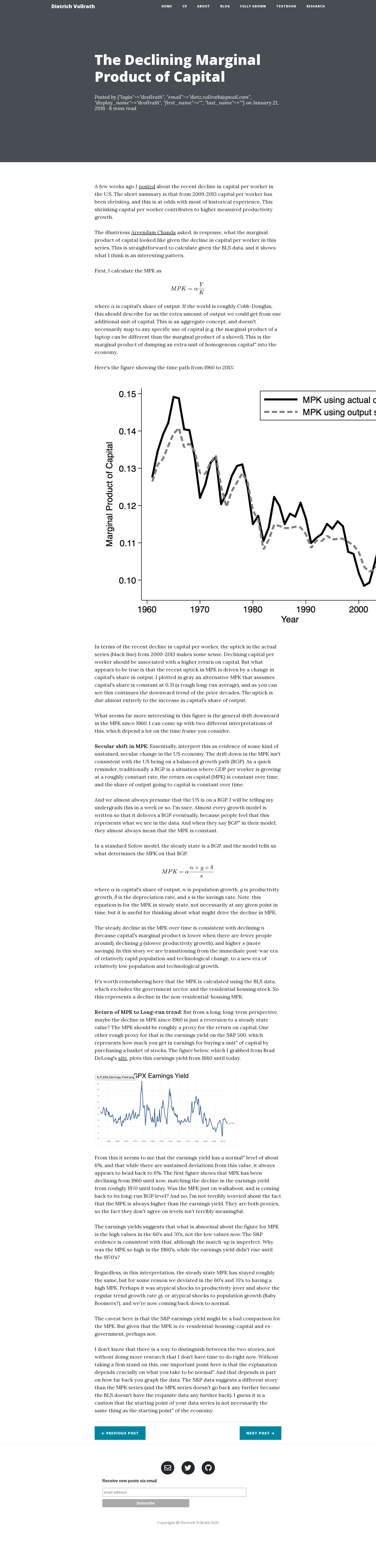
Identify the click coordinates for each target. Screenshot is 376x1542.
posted (147, 186)
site (122, 1058)
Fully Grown (253, 6)
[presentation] (188, 288)
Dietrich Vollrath (73, 6)
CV (184, 6)
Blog (225, 6)
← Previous (120, 1433)
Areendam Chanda (153, 232)
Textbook (286, 6)
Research (315, 6)
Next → (260, 1433)
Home (166, 6)
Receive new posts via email (129, 1481)
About (203, 6)
